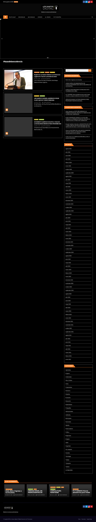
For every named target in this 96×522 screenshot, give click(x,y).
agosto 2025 (68, 176)
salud (67, 442)
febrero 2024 (69, 235)
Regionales (21, 17)
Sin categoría (69, 449)
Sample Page (89, 519)
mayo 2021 (68, 345)
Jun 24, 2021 (38, 102)
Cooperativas (69, 387)
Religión (68, 439)
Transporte (68, 463)
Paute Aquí (12, 17)
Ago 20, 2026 (9, 494)
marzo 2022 (68, 311)
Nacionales (31, 17)
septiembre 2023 (70, 252)
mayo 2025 (68, 183)
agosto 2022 (68, 293)
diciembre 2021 (69, 321)
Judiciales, (68, 414)
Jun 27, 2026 (76, 494)
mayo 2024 (68, 224)
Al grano (48, 17)
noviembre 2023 (69, 245)
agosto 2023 (68, 255)
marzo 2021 (68, 352)
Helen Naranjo (46, 78)
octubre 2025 (69, 169)
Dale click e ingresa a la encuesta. (74, 79)
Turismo (67, 466)
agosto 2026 (68, 148)
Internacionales (69, 411)
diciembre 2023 (69, 242)
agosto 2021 (68, 335)
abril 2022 (68, 307)
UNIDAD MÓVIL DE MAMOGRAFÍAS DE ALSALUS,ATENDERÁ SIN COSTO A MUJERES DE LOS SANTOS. (78, 85)
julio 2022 (68, 297)
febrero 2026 (69, 162)
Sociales (68, 452)
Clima (67, 383)
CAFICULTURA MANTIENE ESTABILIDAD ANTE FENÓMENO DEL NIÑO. (59, 493)
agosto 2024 (68, 214)
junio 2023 (68, 259)
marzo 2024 (68, 231)
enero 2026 (68, 166)
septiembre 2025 (70, 172)
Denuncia (68, 390)
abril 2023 (68, 266)
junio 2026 (68, 155)
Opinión (40, 17)
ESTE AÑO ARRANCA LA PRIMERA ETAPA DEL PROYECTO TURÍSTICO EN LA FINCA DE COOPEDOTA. (78, 113)
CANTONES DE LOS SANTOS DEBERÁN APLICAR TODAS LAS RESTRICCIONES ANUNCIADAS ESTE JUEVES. (78, 132)
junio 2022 (68, 300)
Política (67, 432)
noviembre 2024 (69, 204)
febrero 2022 (69, 314)
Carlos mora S (69, 136)
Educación (68, 401)
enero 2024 (68, 238)
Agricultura (36, 72)
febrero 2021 (69, 356)
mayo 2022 (68, 304)
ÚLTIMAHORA (69, 470)
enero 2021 (68, 359)
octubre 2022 (69, 286)
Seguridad (68, 446)
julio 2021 (68, 338)
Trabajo (67, 459)
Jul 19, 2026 (32, 494)
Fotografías (57, 17)
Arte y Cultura (69, 380)
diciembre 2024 (69, 200)
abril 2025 (68, 186)
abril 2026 (68, 159)
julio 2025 (68, 179)
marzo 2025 (68, 190)
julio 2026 (68, 152)
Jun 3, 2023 (37, 78)
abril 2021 (68, 349)
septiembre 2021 (70, 331)
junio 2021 (68, 342)
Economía (47, 72)
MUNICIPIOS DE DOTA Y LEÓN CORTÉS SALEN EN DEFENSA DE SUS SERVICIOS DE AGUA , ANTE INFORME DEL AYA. (78, 126)
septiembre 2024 (70, 210)
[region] (48, 39)
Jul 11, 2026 (54, 494)
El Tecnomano (29, 519)
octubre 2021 (69, 328)
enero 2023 (68, 276)
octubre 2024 (69, 207)
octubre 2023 (69, 248)
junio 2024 (68, 221)
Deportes (68, 394)
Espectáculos (69, 404)
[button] (92, 17)
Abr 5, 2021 (37, 125)
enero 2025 (68, 197)
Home (79, 519)
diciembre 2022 (69, 280)
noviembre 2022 (69, 283)
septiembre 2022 (70, 290)
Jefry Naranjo (46, 125)
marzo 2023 (68, 269)
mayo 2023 (68, 262)
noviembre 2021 (69, 324)
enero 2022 (68, 318)
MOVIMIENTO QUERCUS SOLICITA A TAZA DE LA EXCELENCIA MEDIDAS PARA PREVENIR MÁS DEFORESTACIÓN (47, 123)
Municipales (68, 418)
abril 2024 (68, 228)
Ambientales (69, 376)
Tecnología (68, 456)
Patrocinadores (69, 428)
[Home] (5, 17)
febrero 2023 (69, 273)
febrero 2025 (69, 193)
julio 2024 (68, 217)
